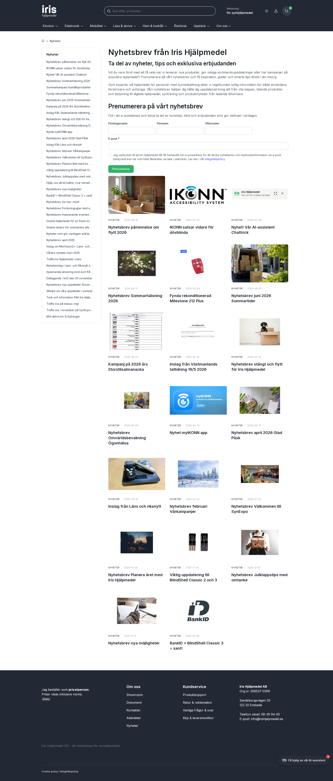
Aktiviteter (133, 718)
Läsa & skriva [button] (122, 26)
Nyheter (55, 41)
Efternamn (212, 123)
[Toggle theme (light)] (266, 11)
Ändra (46, 699)
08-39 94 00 (270, 714)
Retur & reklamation (197, 702)
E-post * (113, 138)
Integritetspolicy (69, 771)
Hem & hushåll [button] (153, 26)
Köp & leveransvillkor (198, 718)
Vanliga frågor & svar (198, 710)
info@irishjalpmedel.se (267, 719)
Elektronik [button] (72, 26)
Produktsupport (194, 695)
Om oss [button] (221, 26)
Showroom (134, 695)
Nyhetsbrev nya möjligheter (134, 643)
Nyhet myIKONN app (188, 432)
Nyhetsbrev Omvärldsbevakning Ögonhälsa (127, 437)
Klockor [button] (48, 26)
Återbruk (180, 26)
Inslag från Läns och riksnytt (134, 506)
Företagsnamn (118, 123)
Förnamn (162, 123)
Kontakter (133, 710)
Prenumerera (121, 169)
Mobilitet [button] (96, 26)
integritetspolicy (215, 159)
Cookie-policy (50, 771)
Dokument (134, 702)
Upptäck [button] (200, 26)
